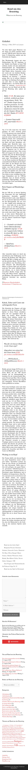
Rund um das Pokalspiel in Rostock (11, 662)
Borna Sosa (9, 728)
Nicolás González (9, 739)
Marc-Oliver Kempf (10, 553)
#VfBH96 (7, 115)
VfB (14, 561)
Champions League (20, 729)
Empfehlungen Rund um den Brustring (12, 698)
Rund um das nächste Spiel (9, 711)
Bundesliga (13, 730)
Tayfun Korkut (15, 743)
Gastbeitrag (5, 700)
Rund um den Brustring (14, 10)
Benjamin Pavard (9, 548)
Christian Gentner (5, 731)
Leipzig (7, 737)
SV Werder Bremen (9, 743)
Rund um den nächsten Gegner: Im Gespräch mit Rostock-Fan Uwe (11, 666)
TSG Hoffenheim (10, 745)
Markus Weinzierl (12, 556)
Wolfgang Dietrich (10, 747)
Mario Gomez (12, 737)
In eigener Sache (6, 703)
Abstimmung (5, 694)
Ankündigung (6, 696)
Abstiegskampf (10, 726)
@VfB (11, 96)
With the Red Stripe (7, 716)
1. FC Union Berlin (18, 725)
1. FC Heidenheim (5, 725)
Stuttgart (9, 561)
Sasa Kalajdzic (14, 739)
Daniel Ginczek (18, 731)
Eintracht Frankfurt (10, 733)
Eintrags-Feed (6, 757)
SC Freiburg (20, 739)
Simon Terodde (10, 741)
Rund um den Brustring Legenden (11, 713)
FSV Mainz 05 (19, 734)
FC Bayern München (11, 734)
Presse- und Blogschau (8, 707)
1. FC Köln (11, 725)
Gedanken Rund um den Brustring (11, 701)
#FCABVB (19, 113)
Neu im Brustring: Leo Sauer (9, 673)
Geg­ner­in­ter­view (21, 85)
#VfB (18, 352)
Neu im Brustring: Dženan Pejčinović (12, 670)
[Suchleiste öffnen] (26, 2)
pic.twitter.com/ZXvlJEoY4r (14, 354)
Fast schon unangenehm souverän (11, 658)
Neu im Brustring (6, 705)
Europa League (17, 733)
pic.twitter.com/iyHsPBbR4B (14, 238)
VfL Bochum (20, 745)
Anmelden (5, 755)
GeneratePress (14, 768)
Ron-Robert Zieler (12, 558)
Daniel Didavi (12, 731)
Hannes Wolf (12, 736)
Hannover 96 (17, 736)
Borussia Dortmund (15, 728)
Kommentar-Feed (6, 759)
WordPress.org (6, 761)
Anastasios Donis (16, 726)
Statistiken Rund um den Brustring (11, 715)
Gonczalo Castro (13, 550)
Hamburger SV (7, 736)
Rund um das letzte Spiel (11, 545)
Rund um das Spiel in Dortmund (14, 569)
